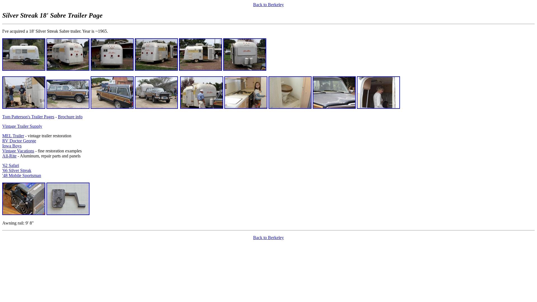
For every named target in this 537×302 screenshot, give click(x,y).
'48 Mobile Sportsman (21, 175)
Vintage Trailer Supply (22, 126)
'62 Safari (10, 165)
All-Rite (9, 156)
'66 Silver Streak (16, 170)
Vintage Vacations (18, 150)
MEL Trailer (13, 135)
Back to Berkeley (268, 4)
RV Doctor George (19, 140)
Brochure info (70, 116)
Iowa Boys (12, 145)
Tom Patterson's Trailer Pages (28, 116)
